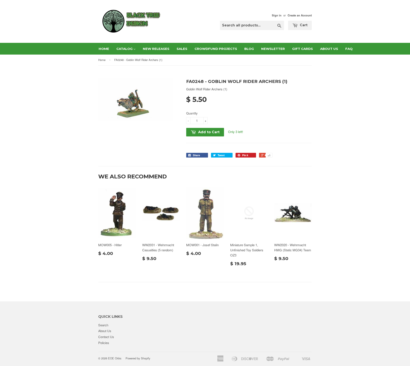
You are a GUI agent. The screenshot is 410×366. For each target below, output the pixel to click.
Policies (103, 342)
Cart (303, 25)
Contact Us (106, 336)
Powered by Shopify (138, 358)
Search (103, 325)
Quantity (192, 113)
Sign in (276, 15)
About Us (104, 330)
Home (101, 60)
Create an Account (300, 15)
